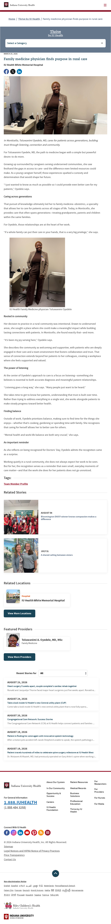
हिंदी (52, 890)
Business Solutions (75, 794)
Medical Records (78, 788)
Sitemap (8, 846)
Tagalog (37, 895)
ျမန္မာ (35, 885)
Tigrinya (45, 895)
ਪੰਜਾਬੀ (13, 895)
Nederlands (49, 885)
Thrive (55, 33)
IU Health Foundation (52, 808)
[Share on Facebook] (6, 71)
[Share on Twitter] (12, 71)
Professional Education (76, 802)
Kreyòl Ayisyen (37, 890)
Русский (21, 895)
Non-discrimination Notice (15, 881)
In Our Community (56, 788)
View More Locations (19, 613)
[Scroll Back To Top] (55, 873)
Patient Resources (79, 782)
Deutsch (26, 890)
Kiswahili (29, 895)
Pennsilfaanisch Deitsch (65, 885)
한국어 (7, 895)
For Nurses (99, 798)
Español (14, 885)
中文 (41, 885)
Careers (50, 802)
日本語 (58, 890)
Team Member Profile (16, 484)
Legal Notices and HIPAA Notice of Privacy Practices (32, 851)
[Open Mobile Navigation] (105, 5)
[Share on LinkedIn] (19, 71)
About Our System (56, 782)
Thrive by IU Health (29, 19)
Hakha (47, 890)
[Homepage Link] (19, 5)
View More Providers (19, 657)
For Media (99, 804)
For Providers (99, 790)
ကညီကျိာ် (66, 890)
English (7, 885)
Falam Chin (9, 890)
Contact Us (10, 859)
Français (18, 890)
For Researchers (100, 782)
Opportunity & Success (54, 794)
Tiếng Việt (54, 895)
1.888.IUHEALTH (20, 802)
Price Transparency (14, 855)
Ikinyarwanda (77, 890)
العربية (29, 885)
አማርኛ (22, 885)
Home (12, 19)
